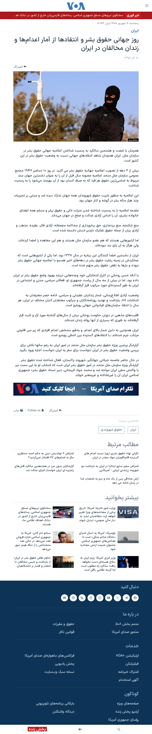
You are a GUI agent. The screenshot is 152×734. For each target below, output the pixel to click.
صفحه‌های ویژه (128, 703)
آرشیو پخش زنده (127, 711)
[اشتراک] (64, 597)
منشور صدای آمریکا (125, 632)
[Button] (20, 66)
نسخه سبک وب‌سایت (59, 672)
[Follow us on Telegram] (126, 597)
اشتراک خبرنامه (128, 672)
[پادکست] (73, 597)
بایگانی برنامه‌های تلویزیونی (55, 703)
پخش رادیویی (64, 663)
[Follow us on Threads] (91, 597)
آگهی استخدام (129, 680)
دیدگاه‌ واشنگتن (63, 711)
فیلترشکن (132, 663)
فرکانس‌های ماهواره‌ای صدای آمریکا (49, 655)
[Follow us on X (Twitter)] (117, 597)
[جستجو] (118, 729)
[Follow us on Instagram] (99, 597)
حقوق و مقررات (63, 624)
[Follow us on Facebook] (135, 597)
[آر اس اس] (82, 597)
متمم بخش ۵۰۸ (127, 624)
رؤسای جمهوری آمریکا (123, 719)
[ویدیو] (80, 729)
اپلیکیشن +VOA (127, 655)
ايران (135, 31)
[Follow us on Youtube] (108, 597)
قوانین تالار (66, 632)
